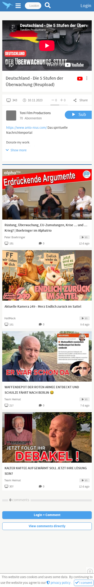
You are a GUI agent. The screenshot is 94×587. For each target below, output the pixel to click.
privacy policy (60, 583)
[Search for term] (48, 5)
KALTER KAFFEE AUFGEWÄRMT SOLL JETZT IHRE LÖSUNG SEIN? (46, 471)
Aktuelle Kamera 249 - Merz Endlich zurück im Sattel (43, 306)
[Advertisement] (47, 164)
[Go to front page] (7, 5)
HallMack (10, 318)
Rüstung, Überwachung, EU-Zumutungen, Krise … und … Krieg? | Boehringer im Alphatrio (46, 228)
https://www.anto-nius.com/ (26, 128)
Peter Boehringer (14, 237)
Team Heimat (12, 399)
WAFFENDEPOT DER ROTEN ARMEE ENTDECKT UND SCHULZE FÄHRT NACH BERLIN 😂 (42, 390)
